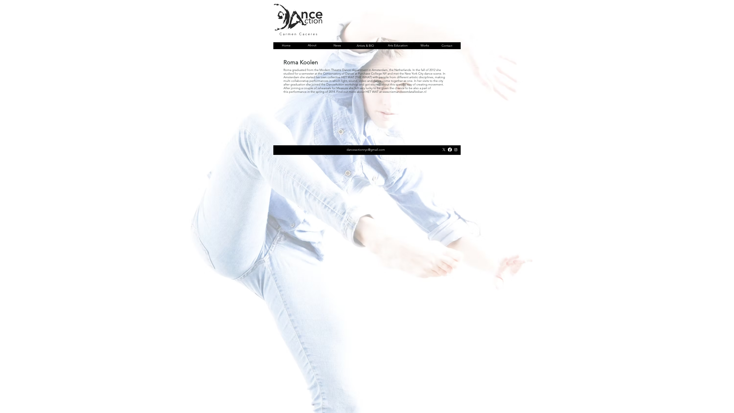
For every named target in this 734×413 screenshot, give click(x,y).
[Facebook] (450, 150)
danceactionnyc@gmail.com (366, 149)
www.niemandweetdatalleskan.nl (404, 91)
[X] (444, 150)
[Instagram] (456, 150)
